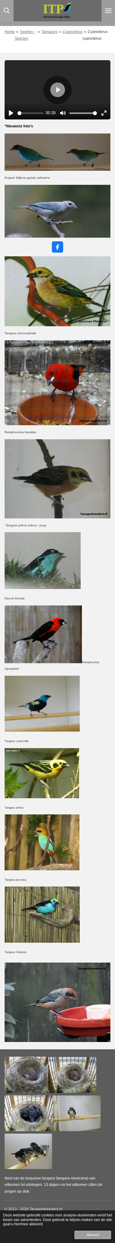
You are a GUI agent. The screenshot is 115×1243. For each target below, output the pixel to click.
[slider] (30, 113)
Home (10, 32)
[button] (105, 190)
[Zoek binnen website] (6, 10)
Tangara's (49, 32)
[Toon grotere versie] (57, 291)
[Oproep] (42, 941)
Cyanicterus (72, 32)
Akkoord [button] (92, 1235)
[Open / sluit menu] (108, 10)
